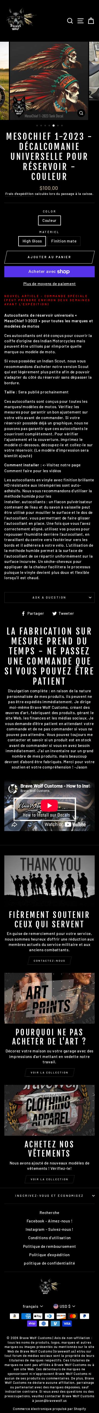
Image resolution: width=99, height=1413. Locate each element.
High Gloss (32, 241)
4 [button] (49, 126)
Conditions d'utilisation (49, 1237)
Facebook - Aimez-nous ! (50, 1221)
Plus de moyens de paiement (49, 283)
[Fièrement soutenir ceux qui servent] (49, 880)
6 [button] (58, 126)
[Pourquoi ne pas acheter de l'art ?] (49, 998)
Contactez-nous (49, 960)
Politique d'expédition (49, 1254)
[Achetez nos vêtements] (49, 1110)
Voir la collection (50, 1072)
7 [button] (62, 126)
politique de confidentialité (49, 1263)
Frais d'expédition (19, 194)
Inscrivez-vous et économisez (49, 1195)
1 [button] (37, 126)
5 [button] (54, 126)
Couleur (49, 220)
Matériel (49, 232)
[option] (49, 81)
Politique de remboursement (49, 1246)
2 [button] (41, 126)
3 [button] (45, 126)
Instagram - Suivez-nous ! (49, 1229)
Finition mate (63, 241)
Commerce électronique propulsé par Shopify (49, 1409)
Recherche (49, 1212)
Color (49, 211)
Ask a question (49, 597)
